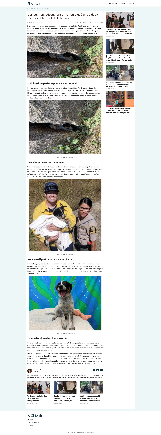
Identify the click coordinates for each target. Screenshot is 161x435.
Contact (30, 425)
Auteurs (30, 419)
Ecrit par (80, 22)
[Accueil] (35, 3)
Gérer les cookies (89, 432)
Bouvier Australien (87, 31)
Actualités (113, 3)
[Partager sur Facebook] (94, 371)
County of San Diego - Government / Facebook (66, 157)
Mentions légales (79, 432)
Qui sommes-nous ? (34, 422)
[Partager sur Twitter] (98, 371)
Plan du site (70, 432)
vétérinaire (64, 174)
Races (122, 3)
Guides (131, 3)
